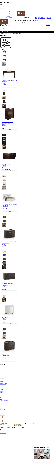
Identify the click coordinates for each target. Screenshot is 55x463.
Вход (48, 24)
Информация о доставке (3, 383)
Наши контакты (2, 390)
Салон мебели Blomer (3, 423)
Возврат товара (2, 392)
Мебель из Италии (3, 399)
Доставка (3, 27)
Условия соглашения (3, 384)
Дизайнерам (4, 29)
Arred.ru (37, 20)
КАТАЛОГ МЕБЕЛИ (5, 31)
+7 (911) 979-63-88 (8, 13)
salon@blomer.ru (9, 17)
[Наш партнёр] (17, 426)
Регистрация (48, 25)
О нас (3, 26)
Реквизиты (2, 391)
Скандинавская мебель (41, 18)
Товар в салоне (2, 408)
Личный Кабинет (2, 415)
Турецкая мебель (48, 18)
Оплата (3, 28)
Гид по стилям (2, 409)
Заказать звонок (26, 17)
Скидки (1, 407)
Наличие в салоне (37, 17)
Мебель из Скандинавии (4, 400)
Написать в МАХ (9, 14)
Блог (1, 401)
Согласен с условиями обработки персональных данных (10, 7)
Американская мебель (44, 17)
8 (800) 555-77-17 (8, 16)
